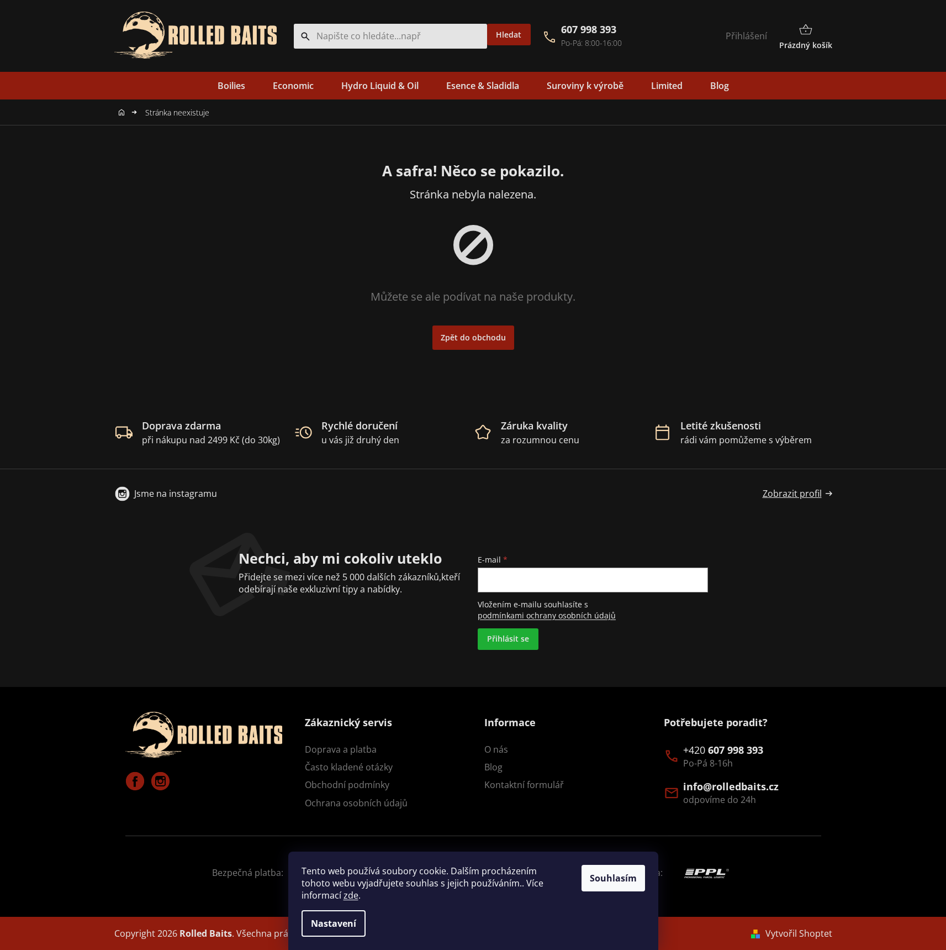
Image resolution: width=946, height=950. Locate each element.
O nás (496, 749)
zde (350, 895)
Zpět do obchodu (473, 337)
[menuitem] (231, 85)
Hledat (508, 34)
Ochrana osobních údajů (356, 803)
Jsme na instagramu (175, 493)
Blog (493, 767)
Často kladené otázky (349, 767)
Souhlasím (613, 878)
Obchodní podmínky (347, 785)
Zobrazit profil (792, 493)
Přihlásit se (508, 638)
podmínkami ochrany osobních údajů (547, 615)
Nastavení (333, 923)
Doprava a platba (341, 749)
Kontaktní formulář (524, 785)
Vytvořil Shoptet (798, 933)
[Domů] (124, 112)
